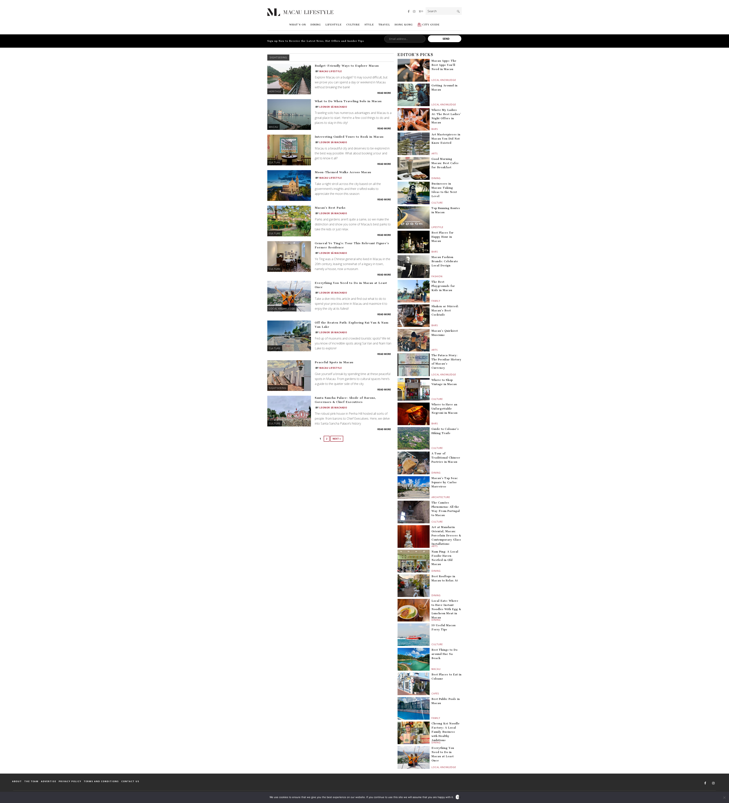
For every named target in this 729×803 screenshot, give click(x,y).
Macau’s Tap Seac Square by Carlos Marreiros (445, 482)
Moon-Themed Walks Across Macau (343, 172)
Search (458, 11)
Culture (353, 24)
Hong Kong (404, 24)
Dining (315, 24)
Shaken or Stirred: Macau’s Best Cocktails (445, 310)
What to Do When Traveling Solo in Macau (348, 101)
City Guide (431, 24)
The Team (31, 781)
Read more (384, 93)
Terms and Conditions (101, 781)
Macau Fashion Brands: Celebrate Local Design (445, 261)
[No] (724, 797)
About (17, 781)
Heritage (275, 91)
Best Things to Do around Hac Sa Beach (445, 654)
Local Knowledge (282, 308)
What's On (297, 24)
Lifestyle (333, 24)
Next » (337, 438)
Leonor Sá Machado (333, 106)
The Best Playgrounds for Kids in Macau (443, 286)
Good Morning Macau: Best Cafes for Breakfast (445, 163)
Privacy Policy (70, 781)
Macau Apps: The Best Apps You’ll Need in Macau (444, 65)
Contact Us (130, 781)
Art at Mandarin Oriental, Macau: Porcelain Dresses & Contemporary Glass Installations (446, 536)
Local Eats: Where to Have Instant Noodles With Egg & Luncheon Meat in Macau (446, 609)
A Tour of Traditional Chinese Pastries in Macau (446, 457)
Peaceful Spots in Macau (334, 362)
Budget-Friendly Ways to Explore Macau (347, 65)
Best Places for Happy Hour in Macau (443, 237)
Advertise (48, 781)
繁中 (421, 11)
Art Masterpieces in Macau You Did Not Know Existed (446, 138)
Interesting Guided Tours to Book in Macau (349, 136)
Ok (458, 797)
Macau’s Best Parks (330, 207)
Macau (273, 127)
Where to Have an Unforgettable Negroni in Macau (445, 409)
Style (369, 24)
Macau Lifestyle (330, 71)
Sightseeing (277, 388)
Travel (384, 24)
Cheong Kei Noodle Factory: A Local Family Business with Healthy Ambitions (446, 732)
